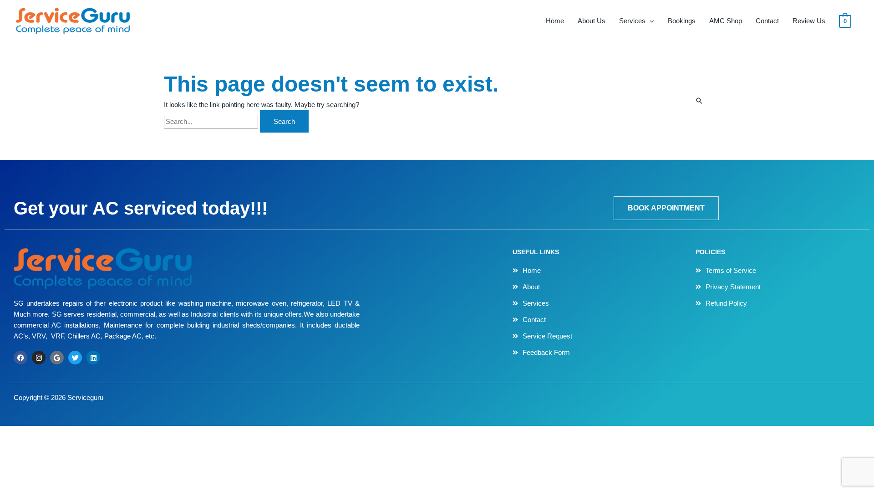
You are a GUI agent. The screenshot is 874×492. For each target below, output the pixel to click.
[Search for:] (212, 121)
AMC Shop (725, 21)
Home (555, 21)
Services (632, 21)
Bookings (682, 21)
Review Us (809, 21)
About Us (591, 21)
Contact (767, 21)
